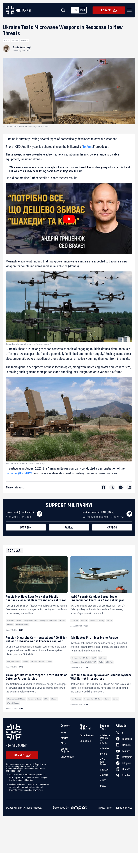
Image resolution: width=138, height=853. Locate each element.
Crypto (112, 527)
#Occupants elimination (48, 620)
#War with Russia (22, 625)
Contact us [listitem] (85, 740)
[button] (128, 10)
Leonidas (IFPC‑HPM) (19, 473)
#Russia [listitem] (104, 775)
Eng (82, 10)
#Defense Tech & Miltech (80, 658)
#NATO (92, 620)
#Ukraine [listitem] (104, 748)
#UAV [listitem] (103, 780)
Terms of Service (124, 808)
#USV (101, 662)
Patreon (25, 527)
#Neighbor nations (30, 620)
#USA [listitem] (103, 785)
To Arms (88, 146)
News (63, 732)
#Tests (6, 41)
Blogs (63, 743)
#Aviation (75, 620)
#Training (100, 620)
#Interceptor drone (34, 699)
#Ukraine (15, 41)
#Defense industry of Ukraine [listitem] (105, 739)
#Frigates (10, 620)
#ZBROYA (24, 41)
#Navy (18, 620)
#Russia (62, 620)
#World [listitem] (103, 753)
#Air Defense (76, 699)
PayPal (69, 527)
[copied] (39, 514)
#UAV (94, 658)
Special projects (65, 750)
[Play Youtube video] (69, 218)
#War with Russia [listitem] (103, 762)
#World (109, 620)
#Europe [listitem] (104, 769)
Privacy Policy (105, 808)
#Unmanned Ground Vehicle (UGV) (84, 662)
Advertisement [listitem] (87, 735)
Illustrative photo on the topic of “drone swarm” (28, 344)
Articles (64, 738)
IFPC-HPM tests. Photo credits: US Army (25, 463)
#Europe (84, 620)
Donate (106, 10)
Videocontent (67, 756)
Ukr (75, 10)
